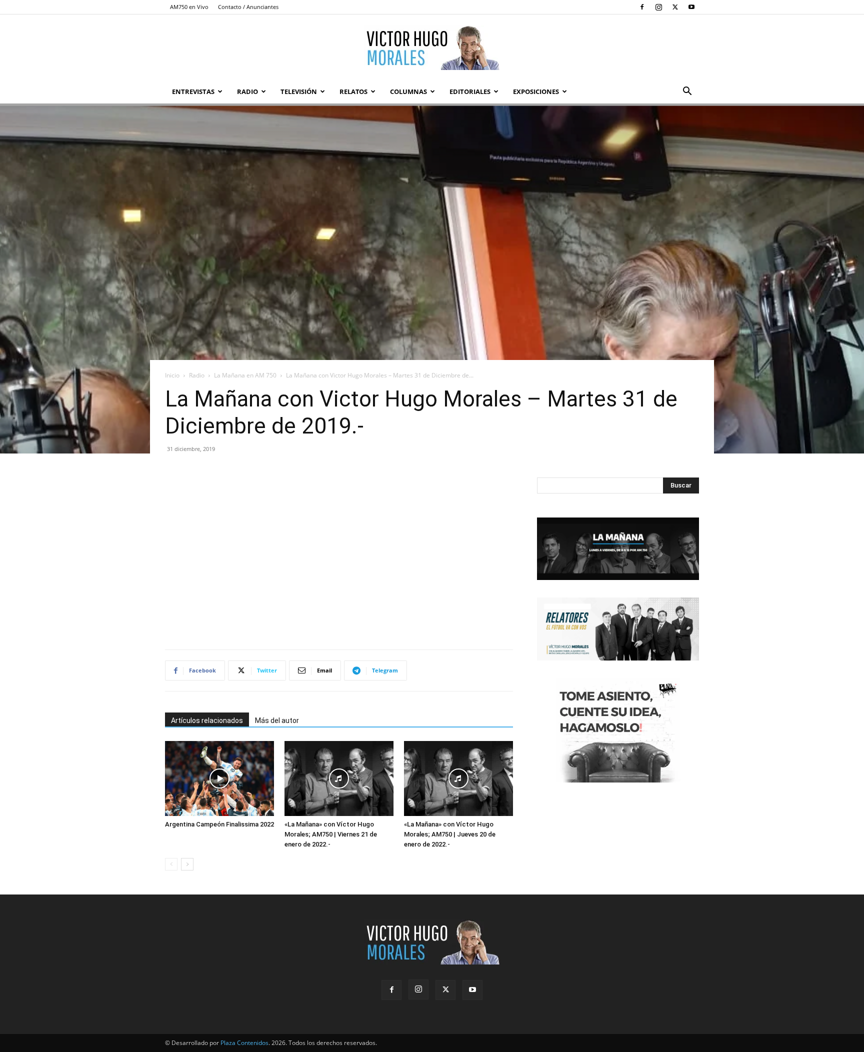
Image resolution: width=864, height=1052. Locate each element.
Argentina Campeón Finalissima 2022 (219, 824)
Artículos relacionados (207, 720)
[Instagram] (658, 7)
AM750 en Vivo (189, 6)
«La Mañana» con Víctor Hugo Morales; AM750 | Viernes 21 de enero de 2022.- (330, 834)
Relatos (354, 91)
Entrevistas (193, 91)
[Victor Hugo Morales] (432, 47)
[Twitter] (675, 7)
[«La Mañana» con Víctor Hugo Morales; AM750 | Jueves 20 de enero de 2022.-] (458, 778)
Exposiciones (536, 91)
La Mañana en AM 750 (245, 375)
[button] (687, 92)
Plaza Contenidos (244, 1042)
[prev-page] (171, 864)
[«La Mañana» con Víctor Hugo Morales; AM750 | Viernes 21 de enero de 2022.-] (339, 778)
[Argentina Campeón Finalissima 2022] (219, 778)
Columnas (408, 91)
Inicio (172, 375)
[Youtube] (691, 7)
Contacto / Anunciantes (248, 6)
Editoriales (470, 91)
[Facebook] (642, 7)
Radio (247, 91)
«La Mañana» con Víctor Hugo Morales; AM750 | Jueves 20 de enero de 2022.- (450, 834)
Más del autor (277, 720)
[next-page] (187, 864)
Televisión (298, 91)
